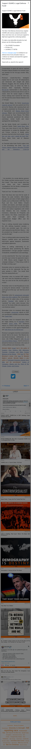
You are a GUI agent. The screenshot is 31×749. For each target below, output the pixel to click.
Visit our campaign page (9, 52)
